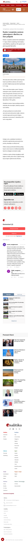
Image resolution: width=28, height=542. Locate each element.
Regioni (16, 441)
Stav (15, 434)
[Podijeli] (13, 9)
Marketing (5, 455)
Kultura (5, 481)
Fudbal (16, 453)
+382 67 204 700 (9, 502)
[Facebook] (5, 208)
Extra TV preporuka (7, 531)
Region (16, 474)
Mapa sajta (6, 522)
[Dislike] (10, 267)
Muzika (4, 486)
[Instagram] (8, 208)
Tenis (16, 464)
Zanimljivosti (5, 474)
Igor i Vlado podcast (8, 529)
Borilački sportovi (18, 466)
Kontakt (5, 515)
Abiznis (24, 5)
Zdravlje (16, 443)
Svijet (18, 23)
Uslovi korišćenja (7, 519)
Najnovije (3, 5)
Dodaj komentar (14, 228)
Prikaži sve (14, 321)
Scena (4, 483)
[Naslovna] (2, 539)
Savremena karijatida (8, 493)
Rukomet (16, 457)
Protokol (5, 439)
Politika (8, 5)
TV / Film (5, 488)
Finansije (5, 453)
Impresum (6, 511)
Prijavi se (14, 233)
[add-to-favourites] (24, 9)
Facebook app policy (8, 524)
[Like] (7, 267)
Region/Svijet (12, 23)
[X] (12, 208)
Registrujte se (19, 236)
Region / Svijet (18, 471)
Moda (4, 478)
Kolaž (4, 471)
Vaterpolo (16, 459)
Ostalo (16, 468)
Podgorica (17, 439)
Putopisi (16, 447)
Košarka (16, 455)
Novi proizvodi (17, 486)
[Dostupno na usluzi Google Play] (19, 194)
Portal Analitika (6, 23)
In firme (16, 483)
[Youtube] (16, 208)
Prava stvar (17, 445)
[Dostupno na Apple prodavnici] (9, 194)
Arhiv (5, 513)
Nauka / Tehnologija (20, 481)
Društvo (12, 5)
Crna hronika (18, 5)
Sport (16, 451)
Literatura (5, 490)
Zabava (4, 476)
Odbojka (16, 462)
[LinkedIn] (19, 208)
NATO (4, 436)
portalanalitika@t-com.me (11, 505)
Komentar (5, 434)
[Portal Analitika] (7, 2)
